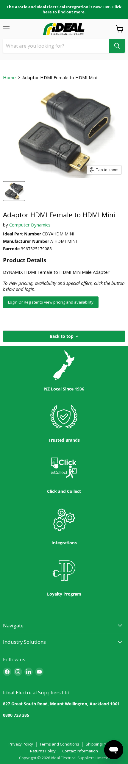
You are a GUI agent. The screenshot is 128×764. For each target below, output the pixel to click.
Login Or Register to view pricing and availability (50, 302)
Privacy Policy (21, 744)
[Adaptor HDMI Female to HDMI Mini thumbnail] (14, 191)
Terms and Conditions (59, 744)
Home (9, 77)
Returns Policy (43, 751)
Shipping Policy (99, 744)
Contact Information (80, 751)
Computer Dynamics (30, 225)
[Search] (117, 46)
